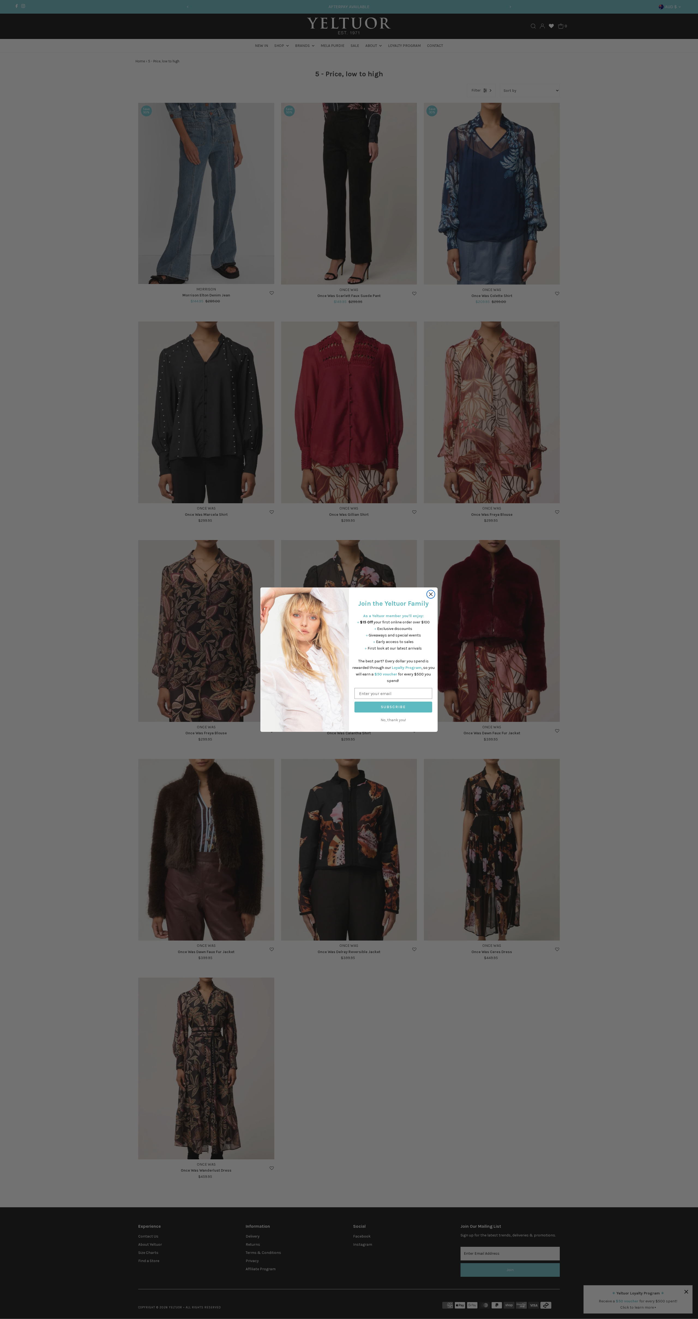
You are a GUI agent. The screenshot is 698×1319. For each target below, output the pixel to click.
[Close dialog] (431, 594)
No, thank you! (393, 720)
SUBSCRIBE (393, 707)
